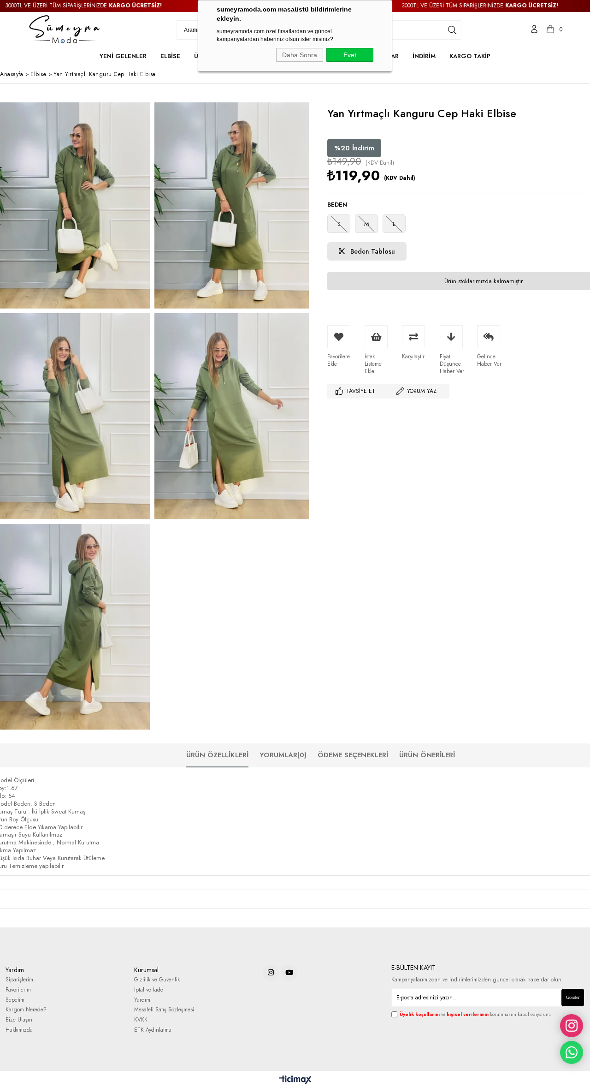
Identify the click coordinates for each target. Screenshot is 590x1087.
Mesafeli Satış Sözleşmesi (164, 1010)
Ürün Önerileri (427, 755)
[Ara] (452, 30)
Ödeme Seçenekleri (353, 755)
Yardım (142, 1000)
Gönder (572, 997)
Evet (349, 55)
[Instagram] (271, 972)
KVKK (141, 1020)
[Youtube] (289, 972)
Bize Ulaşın (19, 1020)
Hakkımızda (19, 1030)
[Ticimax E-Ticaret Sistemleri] (295, 1080)
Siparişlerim (19, 980)
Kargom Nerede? (26, 1010)
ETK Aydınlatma (152, 1030)
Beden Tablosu (371, 251)
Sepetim (15, 1000)
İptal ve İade (148, 990)
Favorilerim (18, 990)
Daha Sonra (299, 55)
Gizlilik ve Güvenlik (157, 980)
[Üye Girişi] (534, 30)
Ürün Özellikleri (217, 755)
